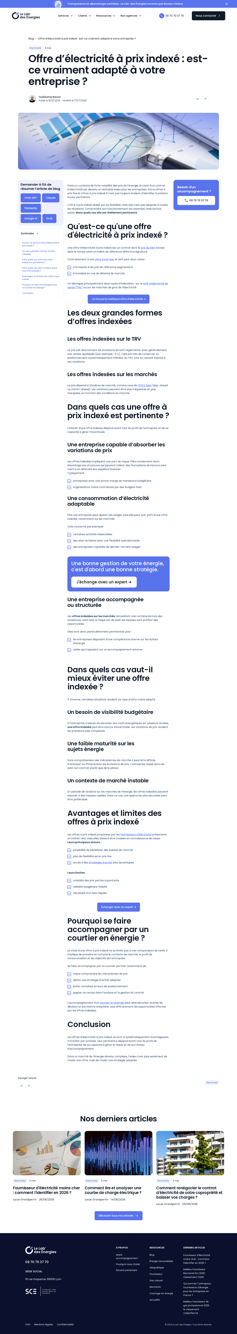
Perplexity (31, 208)
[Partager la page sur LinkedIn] (197, 98)
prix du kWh (148, 248)
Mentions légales (43, 1324)
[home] (26, 15)
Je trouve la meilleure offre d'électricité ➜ (119, 299)
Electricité (155, 1287)
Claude (50, 198)
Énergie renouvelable (161, 1261)
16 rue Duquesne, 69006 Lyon (43, 1279)
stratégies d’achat (100, 862)
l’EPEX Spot (145, 385)
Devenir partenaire (126, 1270)
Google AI (31, 218)
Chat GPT (31, 198)
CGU (27, 1324)
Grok (49, 218)
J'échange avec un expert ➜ (104, 582)
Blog (152, 1254)
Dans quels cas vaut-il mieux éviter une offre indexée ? (39, 269)
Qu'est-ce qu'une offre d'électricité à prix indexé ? (40, 244)
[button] (65, 16)
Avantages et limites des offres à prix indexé (40, 278)
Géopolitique (157, 1267)
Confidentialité (65, 1324)
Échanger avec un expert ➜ (118, 907)
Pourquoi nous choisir (128, 1264)
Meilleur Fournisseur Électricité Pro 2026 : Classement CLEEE (194, 1273)
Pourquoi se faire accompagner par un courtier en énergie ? (39, 286)
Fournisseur (156, 1274)
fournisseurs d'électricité (136, 834)
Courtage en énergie (161, 1293)
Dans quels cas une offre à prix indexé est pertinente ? (37, 261)
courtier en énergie (112, 1003)
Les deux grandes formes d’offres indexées (38, 252)
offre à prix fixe (104, 259)
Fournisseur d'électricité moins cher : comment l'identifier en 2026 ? (196, 1259)
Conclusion (27, 293)
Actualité (155, 1299)
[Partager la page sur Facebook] (205, 98)
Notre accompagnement (127, 1256)
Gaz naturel (156, 1280)
